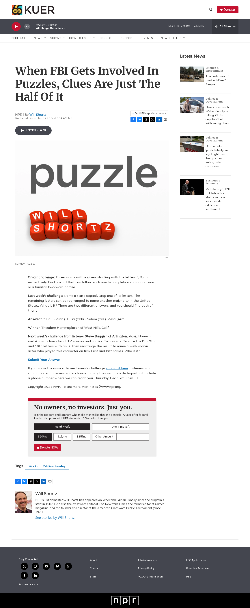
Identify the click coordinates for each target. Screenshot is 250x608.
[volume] (27, 26)
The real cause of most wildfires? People (217, 80)
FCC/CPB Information (150, 576)
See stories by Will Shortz (54, 517)
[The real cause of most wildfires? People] (192, 74)
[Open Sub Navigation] (28, 38)
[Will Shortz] (23, 502)
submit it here (117, 368)
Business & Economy (213, 182)
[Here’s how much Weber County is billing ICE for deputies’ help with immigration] (192, 105)
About (93, 560)
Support (127, 38)
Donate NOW (48, 447)
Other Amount (104, 436)
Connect (106, 38)
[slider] (32, 26)
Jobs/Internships (147, 560)
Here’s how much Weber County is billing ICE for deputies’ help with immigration (217, 115)
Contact (94, 568)
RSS (188, 576)
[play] (16, 26)
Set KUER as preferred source (150, 113)
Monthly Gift (62, 426)
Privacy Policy (146, 568)
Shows (55, 38)
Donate (229, 10)
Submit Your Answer (44, 359)
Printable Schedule (197, 568)
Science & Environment (214, 69)
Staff (93, 576)
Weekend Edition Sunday (47, 466)
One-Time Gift (121, 426)
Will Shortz (37, 114)
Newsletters (171, 38)
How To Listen (80, 38)
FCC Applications (196, 560)
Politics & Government (214, 100)
